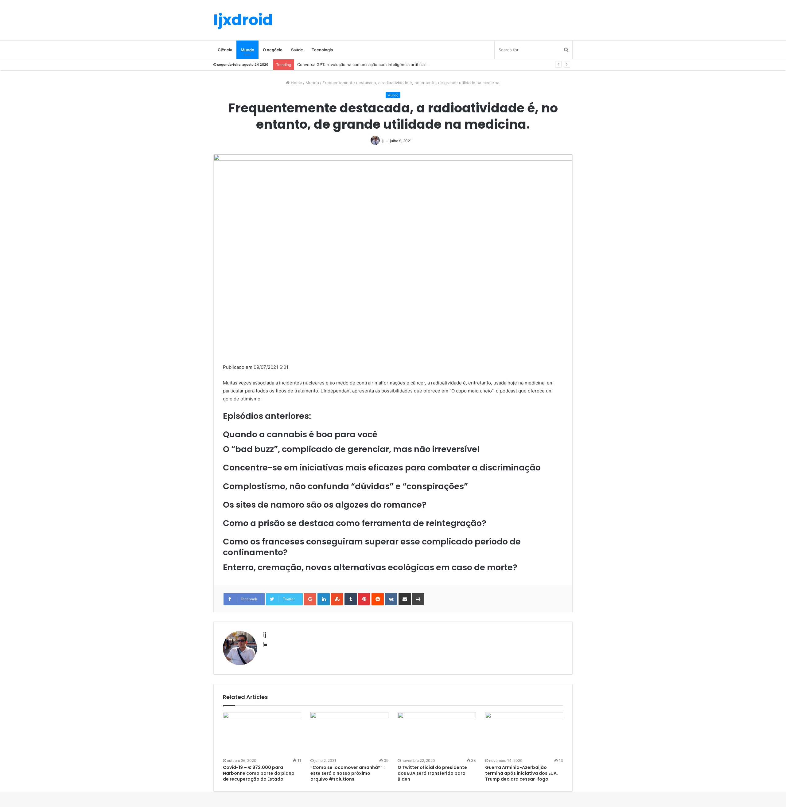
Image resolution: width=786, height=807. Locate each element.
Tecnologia (322, 49)
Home (296, 82)
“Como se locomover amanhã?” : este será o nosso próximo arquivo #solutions (347, 773)
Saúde (297, 49)
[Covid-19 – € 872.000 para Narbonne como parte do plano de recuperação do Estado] (262, 734)
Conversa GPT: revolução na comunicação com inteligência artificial (361, 64)
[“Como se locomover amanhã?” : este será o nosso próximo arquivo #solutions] (349, 734)
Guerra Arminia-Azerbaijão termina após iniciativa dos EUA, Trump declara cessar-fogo (521, 773)
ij (382, 140)
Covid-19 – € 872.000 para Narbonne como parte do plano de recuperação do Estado (258, 773)
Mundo (247, 49)
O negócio (272, 49)
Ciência (225, 49)
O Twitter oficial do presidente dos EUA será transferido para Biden (432, 773)
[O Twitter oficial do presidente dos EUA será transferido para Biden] (437, 734)
